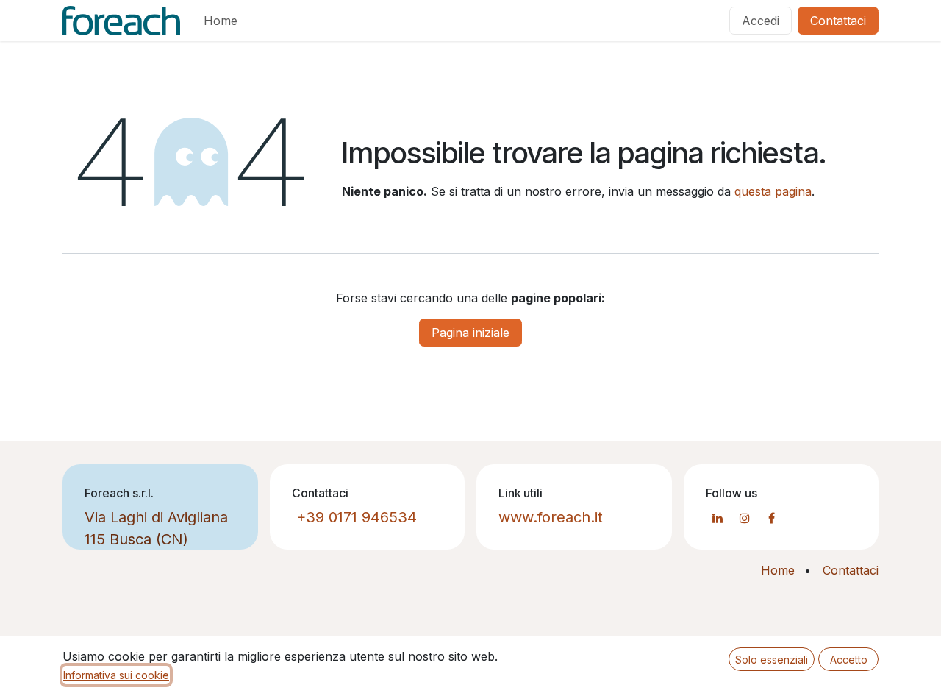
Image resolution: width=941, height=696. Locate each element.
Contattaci (838, 20)
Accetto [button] (848, 659)
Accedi (760, 20)
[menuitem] (220, 20)
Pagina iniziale (470, 332)
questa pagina (773, 191)
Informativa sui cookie (116, 675)
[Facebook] (772, 518)
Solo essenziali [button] (771, 659)
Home (778, 570)
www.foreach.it (550, 517)
